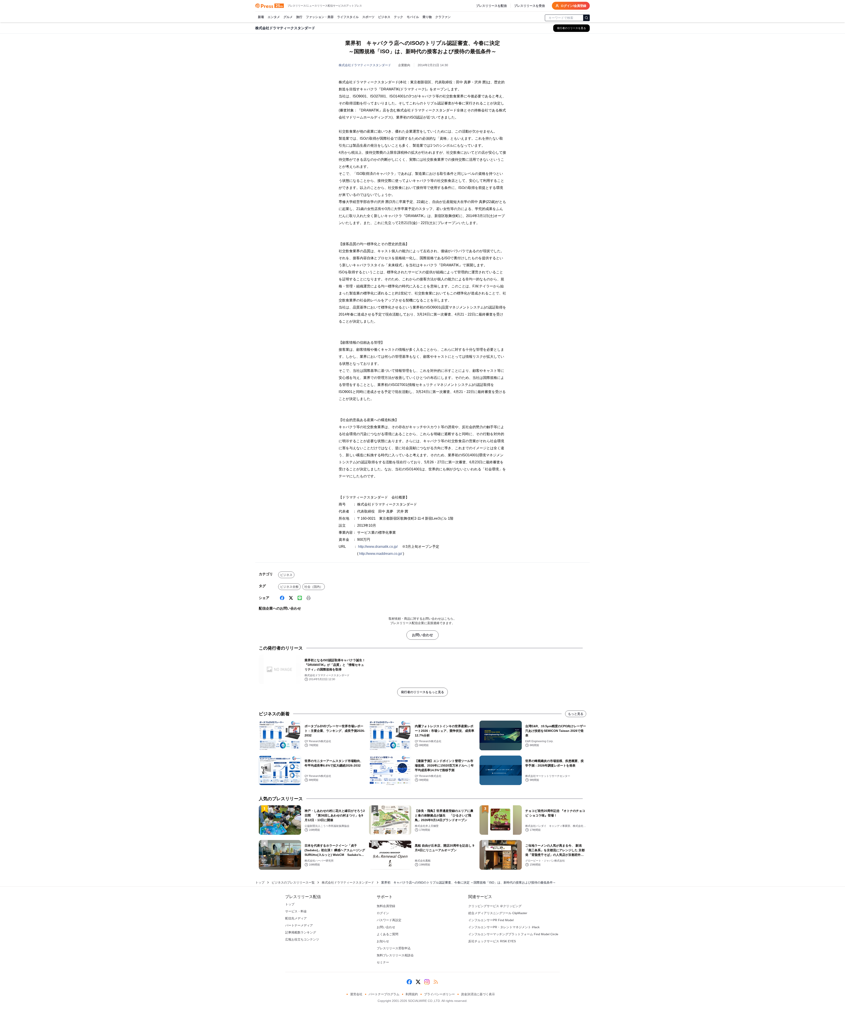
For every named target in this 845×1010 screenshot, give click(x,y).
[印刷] (308, 598)
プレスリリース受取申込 (394, 948)
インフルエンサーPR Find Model (491, 920)
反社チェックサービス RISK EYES (492, 941)
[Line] (300, 598)
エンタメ (274, 17)
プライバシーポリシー (439, 994)
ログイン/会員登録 (573, 5)
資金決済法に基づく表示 (478, 994)
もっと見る (575, 714)
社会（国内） (313, 586)
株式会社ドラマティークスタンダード (365, 65)
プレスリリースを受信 (529, 5)
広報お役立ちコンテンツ (302, 939)
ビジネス (384, 17)
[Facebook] (282, 598)
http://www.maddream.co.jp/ (380, 553)
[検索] (586, 18)
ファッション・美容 (320, 17)
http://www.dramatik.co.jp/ (378, 546)
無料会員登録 (386, 906)
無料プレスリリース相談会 (395, 955)
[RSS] (435, 981)
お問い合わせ (422, 635)
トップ (260, 882)
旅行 (299, 17)
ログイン (383, 913)
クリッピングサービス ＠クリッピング (495, 906)
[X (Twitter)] (291, 598)
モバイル (413, 17)
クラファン (443, 17)
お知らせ (383, 941)
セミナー (383, 962)
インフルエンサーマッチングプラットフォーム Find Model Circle (513, 934)
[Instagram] (427, 981)
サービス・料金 (296, 911)
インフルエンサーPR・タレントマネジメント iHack (504, 927)
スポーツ (368, 17)
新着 (261, 17)
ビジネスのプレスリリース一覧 (293, 882)
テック (398, 17)
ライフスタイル (348, 17)
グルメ (288, 17)
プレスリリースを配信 (491, 5)
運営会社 (356, 994)
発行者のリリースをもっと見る (422, 692)
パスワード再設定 (389, 920)
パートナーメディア (299, 925)
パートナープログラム (384, 994)
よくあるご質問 (387, 934)
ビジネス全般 (289, 586)
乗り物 (427, 17)
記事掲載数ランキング (300, 932)
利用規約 (412, 994)
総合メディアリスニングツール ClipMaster (497, 913)
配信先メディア (296, 918)
